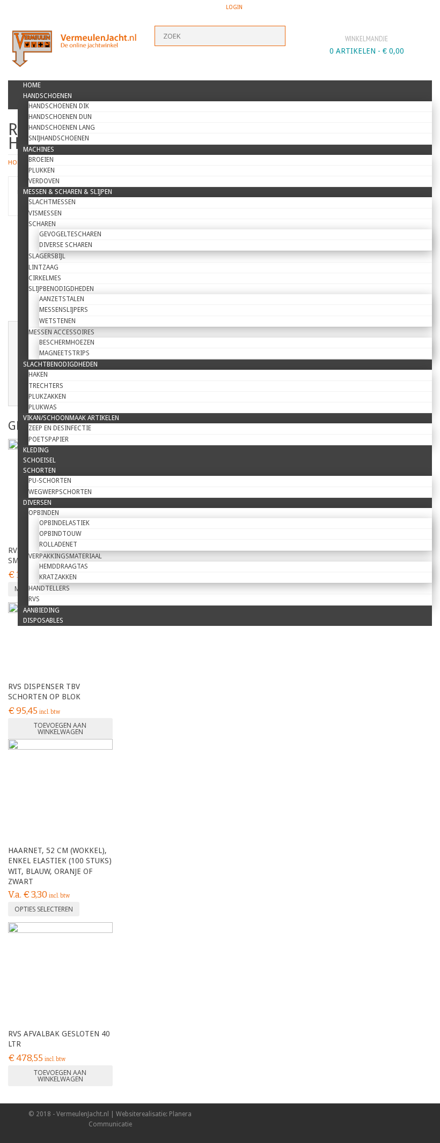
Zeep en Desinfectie (59, 428)
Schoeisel (39, 460)
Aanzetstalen (61, 299)
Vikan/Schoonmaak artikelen (71, 418)
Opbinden (43, 513)
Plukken (41, 170)
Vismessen (45, 213)
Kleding (36, 450)
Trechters (45, 386)
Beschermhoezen (66, 342)
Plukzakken (47, 396)
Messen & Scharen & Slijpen (67, 192)
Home (32, 85)
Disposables (43, 620)
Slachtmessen (52, 202)
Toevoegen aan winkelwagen (60, 728)
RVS (34, 599)
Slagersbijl (46, 256)
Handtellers (49, 588)
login (234, 7)
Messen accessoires (61, 332)
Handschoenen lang (61, 127)
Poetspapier (48, 439)
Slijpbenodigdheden (61, 289)
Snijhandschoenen (58, 138)
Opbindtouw (60, 533)
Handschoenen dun (60, 117)
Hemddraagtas (63, 566)
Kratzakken (58, 577)
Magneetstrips (64, 353)
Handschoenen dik (58, 106)
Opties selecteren (43, 909)
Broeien (41, 159)
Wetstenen (57, 321)
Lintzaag (43, 267)
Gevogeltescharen (70, 234)
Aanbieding (41, 610)
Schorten (39, 470)
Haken (38, 374)
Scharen (42, 224)
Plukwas (42, 407)
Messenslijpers (63, 309)
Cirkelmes (44, 278)
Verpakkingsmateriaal (65, 556)
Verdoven (44, 181)
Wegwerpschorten (60, 492)
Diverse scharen (65, 245)
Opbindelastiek (64, 523)
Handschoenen (47, 96)
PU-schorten (49, 480)
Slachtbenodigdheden (60, 364)
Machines (38, 149)
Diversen (37, 502)
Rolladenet (58, 544)
